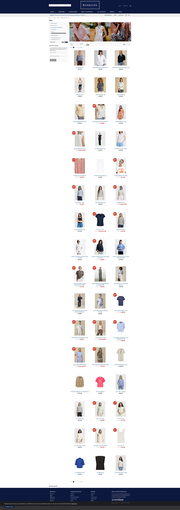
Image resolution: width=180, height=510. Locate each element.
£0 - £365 (52, 31)
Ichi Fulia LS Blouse (121, 391)
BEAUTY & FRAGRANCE (87, 11)
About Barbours (108, 15)
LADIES (52, 11)
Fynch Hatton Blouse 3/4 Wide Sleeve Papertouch (79, 311)
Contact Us (121, 15)
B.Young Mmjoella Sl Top (80, 148)
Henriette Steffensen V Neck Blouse (80, 391)
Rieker (92, 500)
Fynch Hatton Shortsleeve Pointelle (100, 364)
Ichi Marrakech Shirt (80, 472)
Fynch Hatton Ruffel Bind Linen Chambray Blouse (120, 338)
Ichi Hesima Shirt (80, 418)
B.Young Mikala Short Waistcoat (100, 121)
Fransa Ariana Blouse (100, 202)
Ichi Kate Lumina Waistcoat (100, 445)
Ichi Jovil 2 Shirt (100, 418)
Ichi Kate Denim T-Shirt (79, 445)
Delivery (72, 493)
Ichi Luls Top (121, 445)
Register (125, 5)
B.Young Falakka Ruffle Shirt (79, 121)
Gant (92, 495)
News (115, 15)
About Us (52, 493)
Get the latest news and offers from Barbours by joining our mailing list (67, 15)
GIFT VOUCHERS (101, 11)
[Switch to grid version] (124, 44)
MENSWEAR (61, 11)
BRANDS (112, 11)
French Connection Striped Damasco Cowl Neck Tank (100, 284)
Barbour (93, 493)
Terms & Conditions (75, 497)
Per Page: (81, 43)
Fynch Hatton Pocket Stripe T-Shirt (79, 337)
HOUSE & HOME (73, 11)
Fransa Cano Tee (121, 202)
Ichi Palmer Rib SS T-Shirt (121, 472)
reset (63, 42)
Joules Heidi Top (121, 94)
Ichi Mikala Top (100, 472)
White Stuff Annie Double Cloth (100, 67)
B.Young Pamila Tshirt (100, 148)
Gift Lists (52, 500)
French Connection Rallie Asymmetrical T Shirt (80, 284)
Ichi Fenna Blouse (100, 391)
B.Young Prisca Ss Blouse (79, 175)
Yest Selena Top (80, 67)
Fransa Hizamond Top (79, 229)
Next (81, 47)
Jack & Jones (94, 497)
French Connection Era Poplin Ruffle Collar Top (100, 257)
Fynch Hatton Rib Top (100, 337)
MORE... (120, 11)
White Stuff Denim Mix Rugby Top (121, 67)
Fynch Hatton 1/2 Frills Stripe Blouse (121, 284)
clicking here (74, 503)
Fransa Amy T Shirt (79, 202)
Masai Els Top (79, 94)
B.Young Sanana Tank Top (100, 175)
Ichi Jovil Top (121, 418)
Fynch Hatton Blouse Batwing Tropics (100, 311)
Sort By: (71, 43)
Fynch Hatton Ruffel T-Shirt (79, 364)
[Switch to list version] (127, 44)
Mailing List (52, 497)
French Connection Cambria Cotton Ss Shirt (79, 257)
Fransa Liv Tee (100, 229)
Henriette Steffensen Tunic (120, 364)
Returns (72, 495)
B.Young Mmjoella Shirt (120, 121)
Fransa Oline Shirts (121, 229)
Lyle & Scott (93, 498)
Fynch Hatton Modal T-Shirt (120, 310)
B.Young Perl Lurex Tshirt (121, 148)
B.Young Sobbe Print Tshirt (120, 175)
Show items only (56, 37)
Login (119, 5)
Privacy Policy (74, 498)
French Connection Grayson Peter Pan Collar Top (121, 257)
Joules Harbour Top (100, 94)
